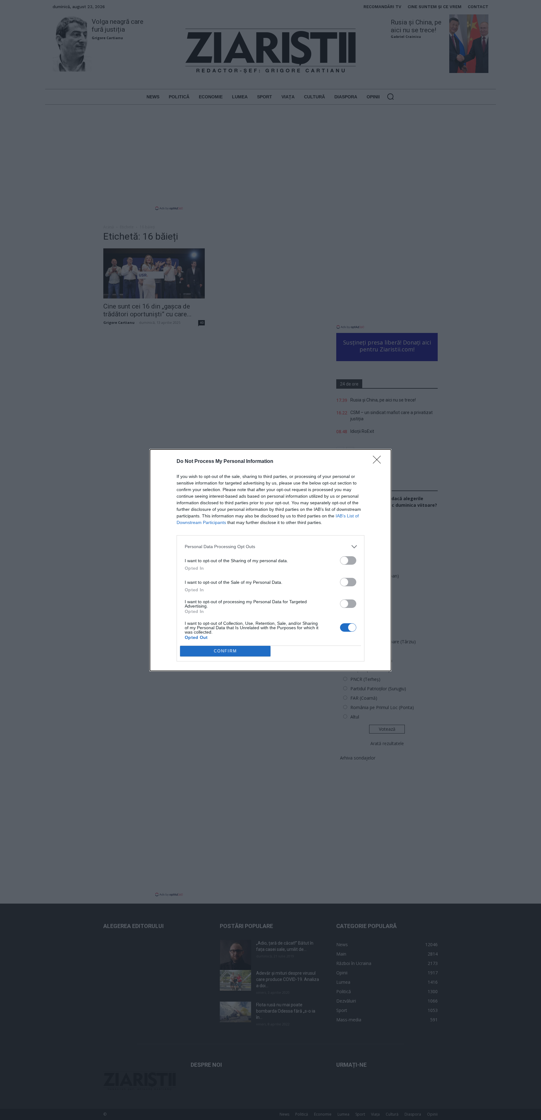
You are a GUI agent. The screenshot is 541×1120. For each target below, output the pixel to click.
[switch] (348, 560)
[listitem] (270, 546)
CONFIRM (225, 651)
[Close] (379, 462)
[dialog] (270, 560)
